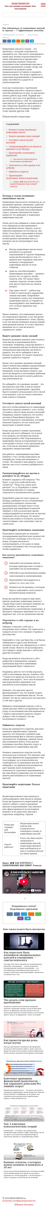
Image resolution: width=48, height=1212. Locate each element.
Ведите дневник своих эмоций (24, 136)
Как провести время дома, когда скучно (21, 1041)
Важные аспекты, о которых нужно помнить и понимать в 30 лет (23, 1165)
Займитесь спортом (18, 172)
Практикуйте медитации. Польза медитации (22, 176)
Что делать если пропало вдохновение (20, 1001)
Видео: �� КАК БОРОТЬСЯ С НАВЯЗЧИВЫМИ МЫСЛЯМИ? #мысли (25, 184)
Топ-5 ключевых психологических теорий (20, 1125)
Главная (5, 24)
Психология (33, 35)
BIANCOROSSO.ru (20, 3)
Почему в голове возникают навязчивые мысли (21, 131)
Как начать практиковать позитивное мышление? (23, 160)
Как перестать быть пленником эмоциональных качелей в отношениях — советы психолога (22, 956)
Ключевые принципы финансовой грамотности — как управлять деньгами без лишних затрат (22, 1082)
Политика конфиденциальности (19, 1201)
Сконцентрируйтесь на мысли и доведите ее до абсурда (23, 147)
